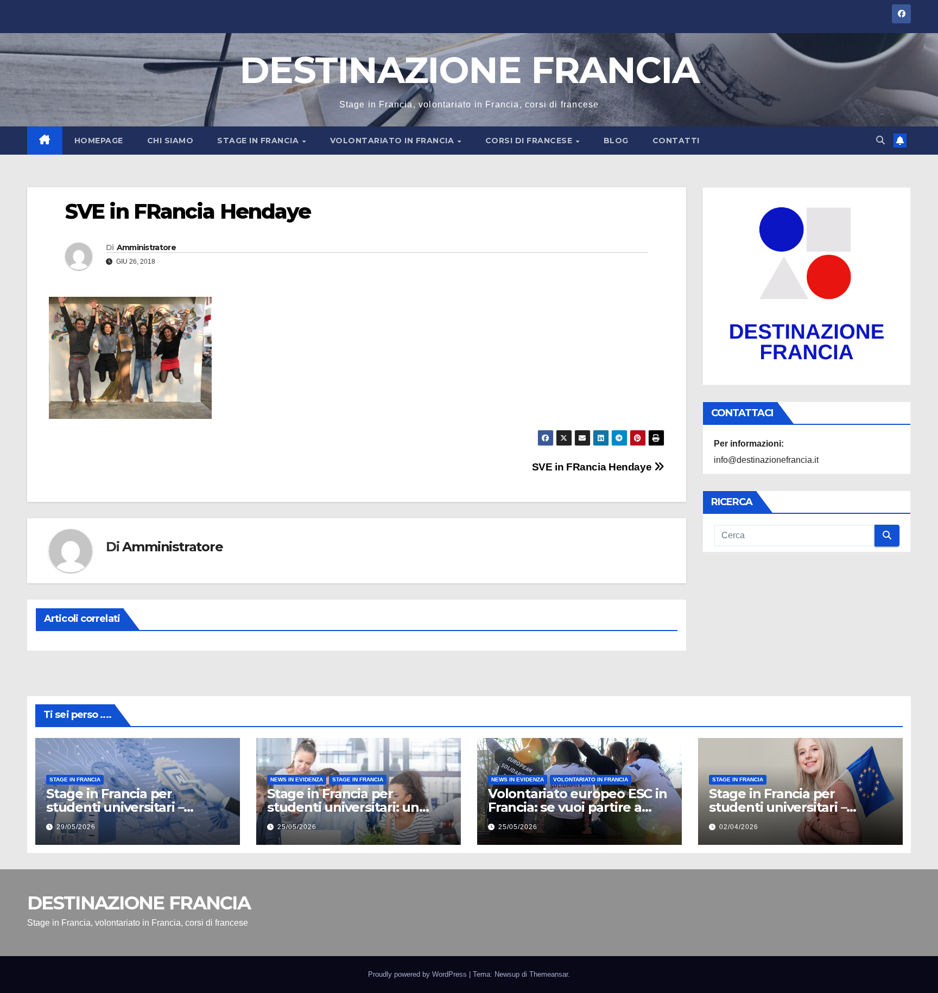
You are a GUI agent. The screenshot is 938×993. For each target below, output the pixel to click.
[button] (880, 140)
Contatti (676, 140)
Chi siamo (170, 140)
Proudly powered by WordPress (418, 974)
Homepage (98, 140)
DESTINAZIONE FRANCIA (469, 70)
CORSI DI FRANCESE (530, 140)
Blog (616, 140)
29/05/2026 (76, 827)
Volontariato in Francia (393, 140)
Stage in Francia (259, 140)
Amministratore (146, 247)
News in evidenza (296, 779)
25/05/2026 (296, 827)
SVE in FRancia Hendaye (593, 467)
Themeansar (548, 974)
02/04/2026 (738, 827)
